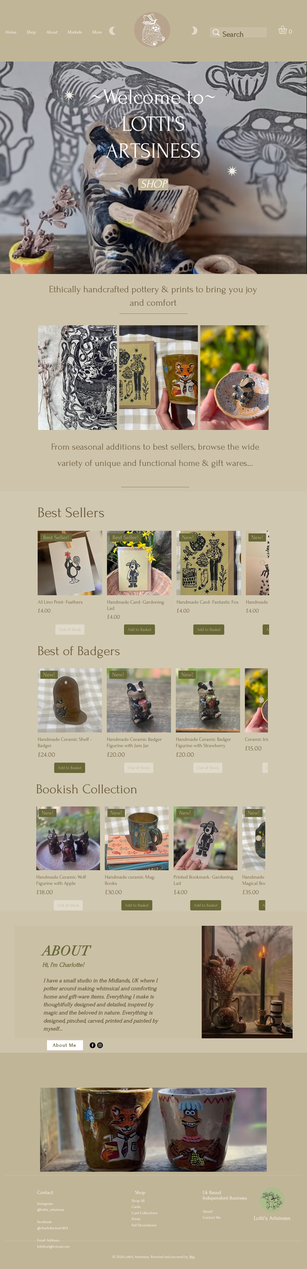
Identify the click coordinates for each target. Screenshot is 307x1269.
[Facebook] (92, 1045)
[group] (153, 583)
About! (208, 1211)
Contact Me (212, 1217)
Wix (192, 1257)
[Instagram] (100, 1045)
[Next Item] (260, 377)
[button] (287, 29)
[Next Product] (262, 563)
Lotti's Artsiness (272, 1218)
